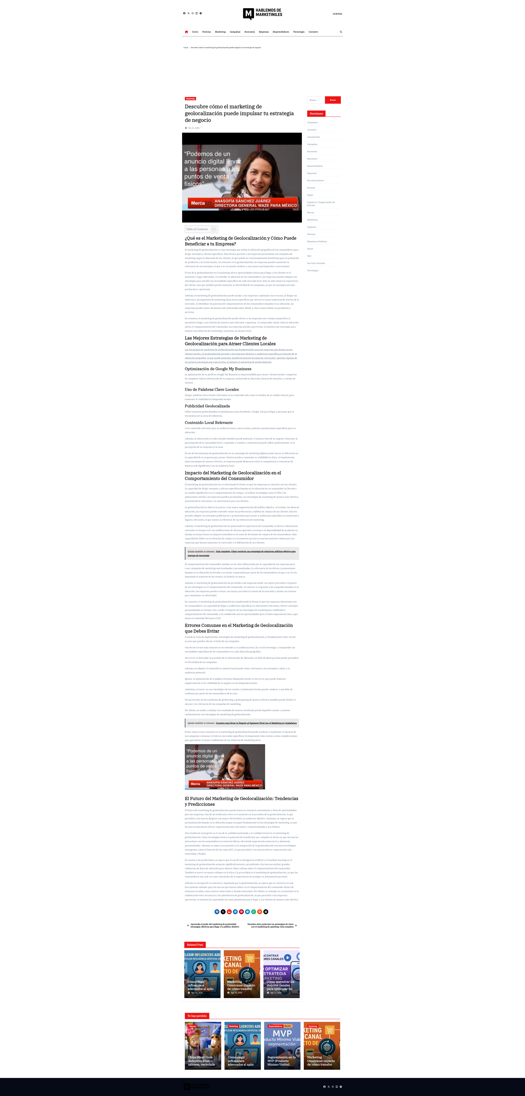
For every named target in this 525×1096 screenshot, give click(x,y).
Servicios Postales (316, 263)
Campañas (235, 31)
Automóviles (313, 136)
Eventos (311, 187)
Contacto (313, 31)
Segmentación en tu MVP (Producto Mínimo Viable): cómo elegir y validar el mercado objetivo (282, 1064)
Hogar (310, 194)
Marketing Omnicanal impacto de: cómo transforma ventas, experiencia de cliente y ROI (242, 989)
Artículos (311, 129)
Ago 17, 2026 (276, 992)
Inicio (195, 31)
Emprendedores (281, 31)
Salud (310, 248)
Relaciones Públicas (317, 241)
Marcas (310, 212)
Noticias (206, 31)
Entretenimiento (315, 180)
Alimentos (312, 122)
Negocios (311, 226)
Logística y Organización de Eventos (321, 204)
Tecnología (298, 31)
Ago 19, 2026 (236, 992)
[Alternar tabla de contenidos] (212, 229)
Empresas (264, 31)
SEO (309, 255)
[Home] (186, 32)
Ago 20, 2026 (197, 992)
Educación (312, 158)
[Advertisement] (263, 69)
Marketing (220, 31)
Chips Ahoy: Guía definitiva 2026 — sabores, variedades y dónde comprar (202, 1062)
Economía (250, 31)
